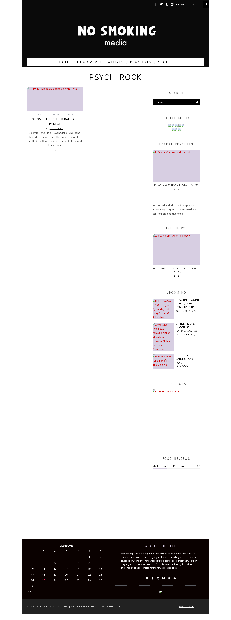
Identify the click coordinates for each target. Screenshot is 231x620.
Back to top (185, 607)
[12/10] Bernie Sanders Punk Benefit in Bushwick (184, 361)
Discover (40, 114)
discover (87, 62)
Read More (54, 151)
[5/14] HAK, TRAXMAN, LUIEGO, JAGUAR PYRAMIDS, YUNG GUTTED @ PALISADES (187, 305)
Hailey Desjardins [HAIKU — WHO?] (176, 184)
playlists (141, 62)
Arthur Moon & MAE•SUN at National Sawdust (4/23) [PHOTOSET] (187, 329)
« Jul (30, 591)
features (113, 62)
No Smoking (56, 128)
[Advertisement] (176, 425)
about (165, 62)
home (65, 62)
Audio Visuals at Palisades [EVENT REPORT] (176, 270)
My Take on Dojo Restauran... (170, 466)
